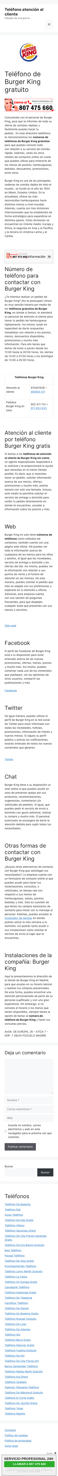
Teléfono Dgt (13, 1209)
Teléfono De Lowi (15, 1324)
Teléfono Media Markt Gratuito (24, 1371)
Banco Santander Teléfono (21, 1366)
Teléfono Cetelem (16, 1382)
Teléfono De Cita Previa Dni (22, 1361)
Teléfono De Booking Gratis (22, 1313)
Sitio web (10, 625)
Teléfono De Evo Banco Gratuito (24, 1245)
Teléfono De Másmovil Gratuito (24, 1392)
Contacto (10, 1430)
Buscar (9, 1166)
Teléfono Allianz (14, 1225)
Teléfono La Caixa (16, 1276)
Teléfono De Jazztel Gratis (21, 1403)
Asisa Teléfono (14, 1214)
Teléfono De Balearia (17, 1204)
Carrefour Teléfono (16, 1303)
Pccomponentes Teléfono (20, 1266)
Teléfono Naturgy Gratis (19, 1345)
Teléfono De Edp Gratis (19, 1220)
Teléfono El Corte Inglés (19, 1397)
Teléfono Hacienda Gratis (20, 1292)
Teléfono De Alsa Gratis (19, 1260)
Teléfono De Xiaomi (17, 1308)
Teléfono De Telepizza (18, 1297)
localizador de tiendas (18, 918)
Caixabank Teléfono (17, 1287)
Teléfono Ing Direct (16, 1376)
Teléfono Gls (12, 1334)
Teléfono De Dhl (14, 1355)
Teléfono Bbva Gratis (18, 1339)
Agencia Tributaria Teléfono (22, 1387)
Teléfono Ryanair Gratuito (20, 1318)
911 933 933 (39, 408)
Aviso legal (11, 1445)
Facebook (11, 690)
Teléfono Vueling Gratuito (20, 1350)
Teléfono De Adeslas (17, 1329)
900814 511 (38, 391)
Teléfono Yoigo (14, 1408)
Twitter (9, 759)
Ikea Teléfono (13, 1250)
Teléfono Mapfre (15, 1413)
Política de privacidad (18, 1440)
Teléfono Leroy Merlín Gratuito (23, 1271)
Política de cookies (16, 1435)
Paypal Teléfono (15, 1255)
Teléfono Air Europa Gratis (21, 1282)
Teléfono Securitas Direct (20, 1230)
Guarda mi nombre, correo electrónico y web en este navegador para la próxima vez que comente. (30, 1131)
